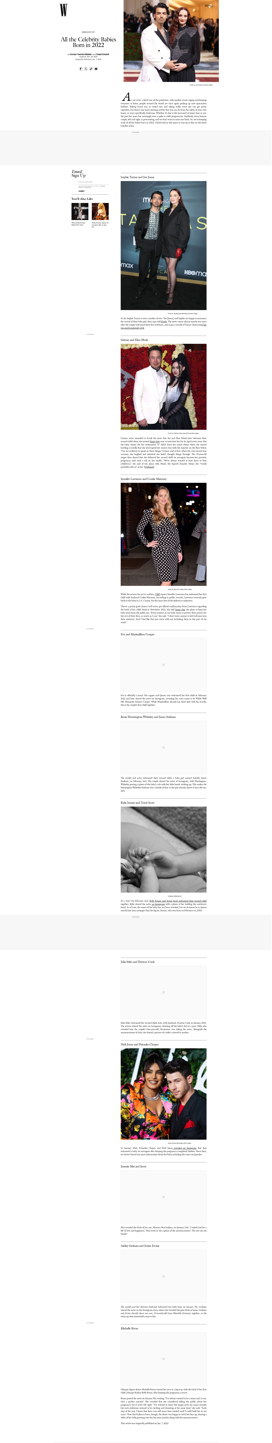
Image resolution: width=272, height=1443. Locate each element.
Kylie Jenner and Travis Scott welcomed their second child (178, 901)
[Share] (80, 69)
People (164, 321)
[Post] (86, 69)
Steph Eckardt (102, 54)
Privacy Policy (87, 187)
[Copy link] (91, 69)
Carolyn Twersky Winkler (81, 54)
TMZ (157, 594)
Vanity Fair (180, 609)
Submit (82, 191)
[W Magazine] (64, 10)
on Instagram (158, 904)
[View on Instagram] (163, 664)
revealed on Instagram (184, 1148)
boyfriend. (149, 467)
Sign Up (79, 173)
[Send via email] (96, 69)
